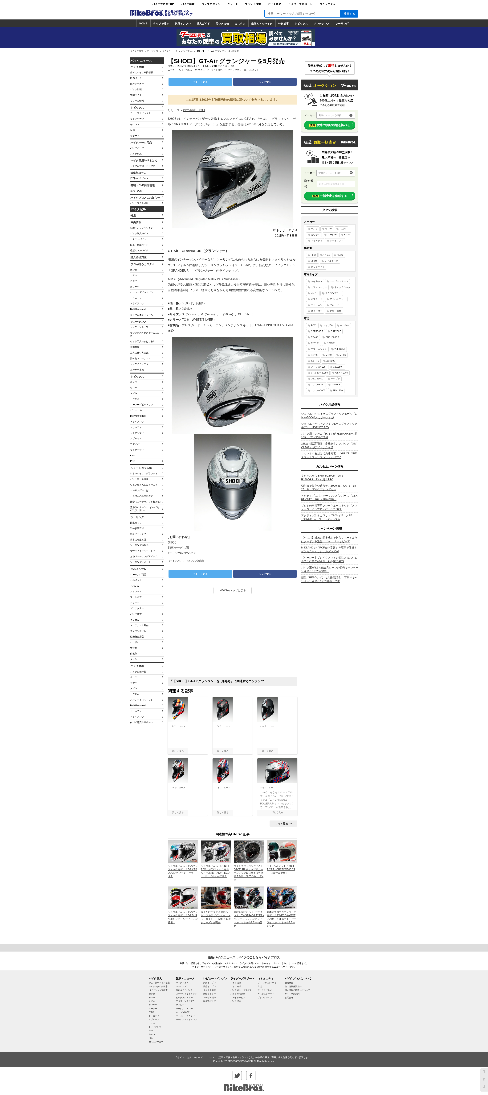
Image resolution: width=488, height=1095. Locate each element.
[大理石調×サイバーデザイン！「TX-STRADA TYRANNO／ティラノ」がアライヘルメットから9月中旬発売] (249, 897)
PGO (132, 461)
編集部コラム (139, 172)
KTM (132, 455)
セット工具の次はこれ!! (142, 341)
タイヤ (133, 659)
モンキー (344, 325)
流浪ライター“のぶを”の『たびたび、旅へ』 (144, 509)
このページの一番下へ (484, 1088)
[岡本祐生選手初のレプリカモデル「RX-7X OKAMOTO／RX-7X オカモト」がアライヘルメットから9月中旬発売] (282, 897)
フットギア (136, 597)
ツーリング (342, 23)
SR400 (314, 355)
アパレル (134, 586)
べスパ (152, 1023)
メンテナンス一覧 (139, 327)
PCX (313, 325)
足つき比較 (222, 23)
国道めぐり (136, 522)
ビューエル (136, 410)
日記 (260, 986)
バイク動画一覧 (138, 671)
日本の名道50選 (138, 539)
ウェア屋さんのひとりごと (144, 484)
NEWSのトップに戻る (232, 590)
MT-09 (343, 355)
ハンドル (134, 642)
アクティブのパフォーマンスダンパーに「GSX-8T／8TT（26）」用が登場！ (329, 497)
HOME (143, 23)
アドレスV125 (318, 367)
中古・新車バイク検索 (159, 982)
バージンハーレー (184, 1008)
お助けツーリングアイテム (144, 556)
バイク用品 (187, 51)
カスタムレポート (266, 994)
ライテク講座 (209, 990)
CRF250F (336, 331)
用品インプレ (139, 569)
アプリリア (136, 438)
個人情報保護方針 (293, 986)
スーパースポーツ (339, 281)
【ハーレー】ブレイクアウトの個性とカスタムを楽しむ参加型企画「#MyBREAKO (329, 559)
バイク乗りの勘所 (139, 479)
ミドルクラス (331, 261)
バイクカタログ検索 (158, 986)
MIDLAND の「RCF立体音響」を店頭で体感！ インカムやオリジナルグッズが (329, 549)
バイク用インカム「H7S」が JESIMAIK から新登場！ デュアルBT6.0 (329, 435)
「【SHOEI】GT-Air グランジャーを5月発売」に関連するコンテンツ (217, 681)
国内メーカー (137, 78)
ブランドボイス (265, 997)
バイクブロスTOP (163, 4)
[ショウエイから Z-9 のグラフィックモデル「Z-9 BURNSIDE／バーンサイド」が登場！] (183, 897)
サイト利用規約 (292, 994)
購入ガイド (203, 23)
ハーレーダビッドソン (141, 292)
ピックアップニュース (234, 70)
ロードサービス (237, 997)
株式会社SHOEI (194, 110)
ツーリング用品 (138, 574)
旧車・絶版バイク (139, 244)
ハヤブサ (335, 378)
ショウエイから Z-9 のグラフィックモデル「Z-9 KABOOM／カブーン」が (329, 415)
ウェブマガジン (211, 4)
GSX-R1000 (341, 372)
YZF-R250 (339, 349)
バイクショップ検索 (158, 990)
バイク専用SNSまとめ (144, 160)
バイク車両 (137, 66)
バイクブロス (136, 51)
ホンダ (133, 269)
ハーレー (332, 234)
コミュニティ (328, 4)
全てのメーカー (156, 1041)
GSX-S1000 (317, 378)
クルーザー (335, 305)
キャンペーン (137, 118)
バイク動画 (136, 89)
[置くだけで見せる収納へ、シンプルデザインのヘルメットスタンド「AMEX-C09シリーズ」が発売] (216, 897)
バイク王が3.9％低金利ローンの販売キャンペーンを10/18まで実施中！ (329, 569)
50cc (313, 255)
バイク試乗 (235, 1001)
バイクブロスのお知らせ (145, 197)
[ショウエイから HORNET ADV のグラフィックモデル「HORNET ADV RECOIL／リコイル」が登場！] (216, 851)
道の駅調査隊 (137, 528)
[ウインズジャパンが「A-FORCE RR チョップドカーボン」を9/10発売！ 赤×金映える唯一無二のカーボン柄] (249, 851)
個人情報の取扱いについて (297, 990)
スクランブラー (333, 293)
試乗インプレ (183, 23)
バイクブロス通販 (139, 203)
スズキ (133, 281)
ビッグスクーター (184, 997)
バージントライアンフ (186, 1019)
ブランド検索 (253, 4)
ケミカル (134, 619)
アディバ (134, 444)
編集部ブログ (209, 1001)
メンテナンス (322, 23)
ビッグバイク (318, 267)
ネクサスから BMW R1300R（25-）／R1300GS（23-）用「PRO (324, 477)
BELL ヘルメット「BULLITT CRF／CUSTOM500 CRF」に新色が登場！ (282, 869)
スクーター (316, 311)
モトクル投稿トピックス (142, 166)
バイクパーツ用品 (141, 142)
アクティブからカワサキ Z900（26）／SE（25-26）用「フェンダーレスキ (326, 517)
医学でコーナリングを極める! (145, 501)
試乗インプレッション (141, 227)
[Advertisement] (232, 637)
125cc (326, 255)
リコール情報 (137, 100)
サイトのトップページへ (484, 1080)
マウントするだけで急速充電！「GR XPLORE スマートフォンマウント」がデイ (329, 455)
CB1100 (315, 343)
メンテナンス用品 (139, 625)
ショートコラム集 (141, 467)
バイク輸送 (235, 986)
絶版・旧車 (335, 311)
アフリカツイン (319, 349)
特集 (133, 215)
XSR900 (330, 361)
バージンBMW (182, 1012)
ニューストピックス (140, 113)
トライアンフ (137, 303)
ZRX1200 (338, 390)
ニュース (232, 4)
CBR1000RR (332, 337)
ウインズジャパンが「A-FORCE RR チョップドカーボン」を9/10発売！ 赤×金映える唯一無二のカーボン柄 (248, 873)
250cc (314, 261)
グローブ (134, 602)
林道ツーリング (138, 534)
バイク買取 (274, 4)
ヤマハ (133, 275)
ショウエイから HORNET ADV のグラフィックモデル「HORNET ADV (329, 425)
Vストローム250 (319, 372)
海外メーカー (137, 83)
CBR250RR (317, 331)
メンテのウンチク (139, 364)
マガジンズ (152, 51)
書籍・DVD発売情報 (143, 185)
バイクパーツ (137, 148)
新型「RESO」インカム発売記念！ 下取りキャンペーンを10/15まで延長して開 (329, 579)
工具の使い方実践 (139, 352)
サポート (134, 135)
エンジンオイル (138, 631)
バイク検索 (188, 4)
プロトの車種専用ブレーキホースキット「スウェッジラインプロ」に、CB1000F (329, 507)
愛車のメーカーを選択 (330, 115)
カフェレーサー (319, 287)
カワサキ (134, 286)
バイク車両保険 (237, 994)
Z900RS (335, 384)
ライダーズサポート (300, 4)
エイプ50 (328, 325)
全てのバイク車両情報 (141, 72)
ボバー (314, 293)
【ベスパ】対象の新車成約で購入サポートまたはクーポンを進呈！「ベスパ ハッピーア (329, 539)
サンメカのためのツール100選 (144, 334)
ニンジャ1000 (318, 390)
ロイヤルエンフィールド (142, 315)
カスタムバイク (138, 239)
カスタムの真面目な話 (141, 496)
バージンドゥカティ (185, 1016)
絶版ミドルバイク (262, 23)
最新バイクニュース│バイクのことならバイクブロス (244, 957)
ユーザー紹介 (209, 997)
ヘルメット (136, 580)
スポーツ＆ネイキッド (186, 994)
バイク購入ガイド (139, 233)
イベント (134, 124)
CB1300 (331, 343)
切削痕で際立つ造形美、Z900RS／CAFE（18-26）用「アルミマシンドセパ (329, 487)
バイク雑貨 (136, 614)
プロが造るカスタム (143, 264)
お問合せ (289, 997)
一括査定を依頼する (330, 195)
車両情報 (136, 222)
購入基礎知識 (139, 257)
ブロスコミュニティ (267, 982)
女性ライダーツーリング (142, 551)
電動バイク (136, 95)
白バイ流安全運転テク (141, 722)
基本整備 (134, 347)
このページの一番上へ (484, 1072)
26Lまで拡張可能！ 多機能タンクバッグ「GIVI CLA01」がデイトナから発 (329, 445)
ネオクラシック (342, 287)
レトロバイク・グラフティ (144, 473)
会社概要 (289, 982)
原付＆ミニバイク (184, 990)
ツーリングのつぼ (139, 490)
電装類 (133, 648)
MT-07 (329, 355)
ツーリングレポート (140, 562)
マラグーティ (137, 449)
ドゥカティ (136, 298)
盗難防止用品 (137, 636)
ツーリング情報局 (139, 545)
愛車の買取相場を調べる (330, 125)
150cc (340, 255)
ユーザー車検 (137, 369)
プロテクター (137, 608)
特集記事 (283, 23)
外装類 (133, 653)
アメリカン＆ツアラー (186, 1001)
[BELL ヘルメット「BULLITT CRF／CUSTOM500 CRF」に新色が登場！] (282, 851)
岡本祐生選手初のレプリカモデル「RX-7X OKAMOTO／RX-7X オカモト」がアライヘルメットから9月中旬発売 (281, 919)
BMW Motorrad (138, 309)
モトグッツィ (137, 433)
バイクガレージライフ (240, 990)
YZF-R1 (315, 361)
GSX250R (338, 367)
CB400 (314, 337)
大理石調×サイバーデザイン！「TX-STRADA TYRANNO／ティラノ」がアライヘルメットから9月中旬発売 (249, 919)
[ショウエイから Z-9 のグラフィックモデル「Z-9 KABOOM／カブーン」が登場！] (183, 851)
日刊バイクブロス (139, 178)
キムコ (152, 1034)
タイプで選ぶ (161, 23)
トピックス (301, 23)
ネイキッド (316, 281)
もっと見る (281, 823)
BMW (347, 234)
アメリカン (316, 305)
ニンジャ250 (317, 384)
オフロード (316, 299)
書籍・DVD (136, 190)
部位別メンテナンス (140, 358)
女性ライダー (209, 994)
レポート (134, 130)
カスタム (240, 23)
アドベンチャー (338, 299)
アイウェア (136, 591)
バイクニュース (170, 51)
